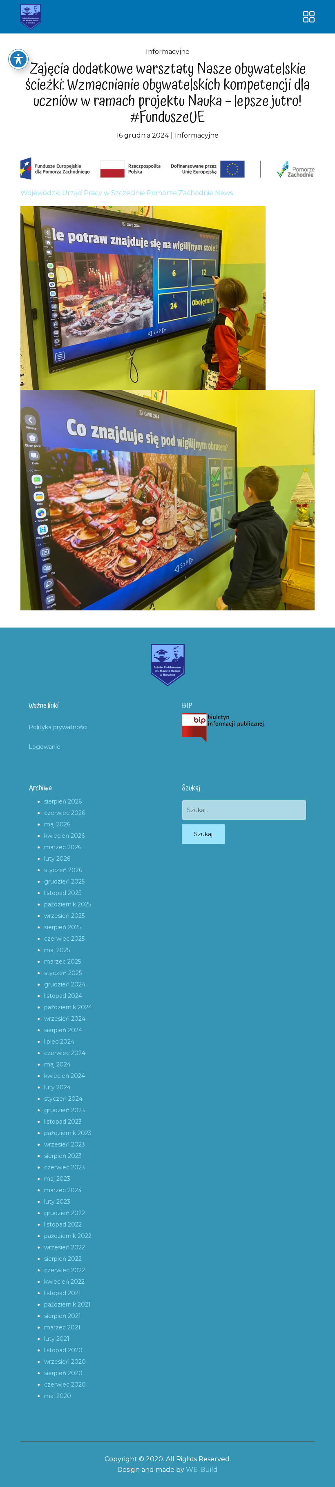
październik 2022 (68, 1236)
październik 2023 (68, 1133)
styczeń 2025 (63, 973)
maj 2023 (57, 1178)
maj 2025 (57, 950)
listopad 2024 (63, 995)
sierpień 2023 (63, 1156)
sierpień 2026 (63, 801)
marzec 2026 (62, 847)
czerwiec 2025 (64, 938)
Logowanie (44, 746)
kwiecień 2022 (64, 1281)
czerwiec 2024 (64, 1053)
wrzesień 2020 (65, 1361)
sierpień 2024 (63, 1030)
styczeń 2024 (63, 1098)
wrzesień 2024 (64, 1018)
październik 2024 (68, 1007)
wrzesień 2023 (64, 1144)
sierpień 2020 (63, 1373)
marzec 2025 (62, 961)
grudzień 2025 (64, 881)
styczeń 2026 (63, 870)
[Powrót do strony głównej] (30, 17)
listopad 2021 (62, 1293)
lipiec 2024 (59, 1041)
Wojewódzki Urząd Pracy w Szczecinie (82, 193)
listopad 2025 (62, 893)
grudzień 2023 (64, 1110)
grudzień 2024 (64, 984)
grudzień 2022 (64, 1213)
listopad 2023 (63, 1121)
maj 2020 (57, 1396)
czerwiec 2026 (64, 813)
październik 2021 (67, 1304)
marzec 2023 (62, 1190)
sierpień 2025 (62, 927)
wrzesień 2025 (64, 915)
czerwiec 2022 (64, 1270)
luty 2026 (57, 858)
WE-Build (202, 1470)
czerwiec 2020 (65, 1384)
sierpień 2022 (63, 1258)
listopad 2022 (63, 1224)
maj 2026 (57, 824)
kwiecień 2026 (64, 835)
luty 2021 (56, 1338)
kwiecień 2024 (64, 1076)
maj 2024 (57, 1064)
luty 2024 (57, 1087)
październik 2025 (67, 904)
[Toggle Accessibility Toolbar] (18, 59)
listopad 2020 (63, 1350)
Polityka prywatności (58, 727)
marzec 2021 (62, 1327)
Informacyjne (168, 52)
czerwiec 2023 (64, 1167)
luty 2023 (57, 1201)
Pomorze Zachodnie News (190, 193)
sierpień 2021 (62, 1316)
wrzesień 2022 (64, 1247)
